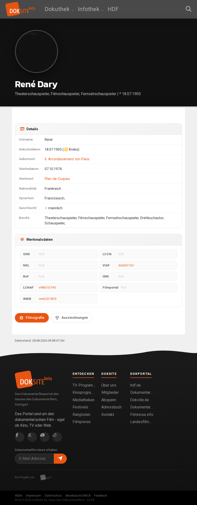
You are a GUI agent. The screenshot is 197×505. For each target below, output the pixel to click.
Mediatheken (83, 400)
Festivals (80, 407)
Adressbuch (111, 407)
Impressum (33, 495)
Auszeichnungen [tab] (75, 318)
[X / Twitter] (32, 437)
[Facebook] (20, 437)
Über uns (108, 385)
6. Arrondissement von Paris (67, 159)
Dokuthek (58, 9)
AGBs (18, 495)
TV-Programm (84, 385)
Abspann (108, 400)
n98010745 (47, 287)
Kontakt (107, 414)
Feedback (100, 495)
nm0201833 (48, 299)
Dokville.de (139, 400)
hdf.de (135, 385)
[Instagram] (57, 437)
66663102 (126, 265)
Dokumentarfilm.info (141, 392)
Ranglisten (81, 414)
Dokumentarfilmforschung (141, 407)
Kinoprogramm (84, 392)
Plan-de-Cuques (57, 179)
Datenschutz (53, 495)
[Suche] (188, 9)
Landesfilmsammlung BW (141, 421)
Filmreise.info (141, 414)
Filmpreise (82, 421)
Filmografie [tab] (35, 318)
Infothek (89, 9)
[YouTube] (44, 437)
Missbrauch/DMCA (78, 495)
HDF (113, 9)
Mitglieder (110, 392)
